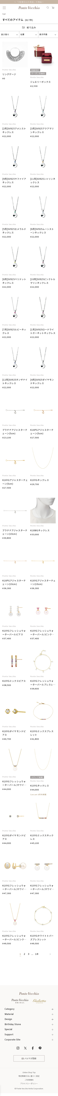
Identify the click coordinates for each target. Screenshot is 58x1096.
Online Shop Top (29, 1072)
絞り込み (31, 27)
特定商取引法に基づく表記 (29, 1076)
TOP (4, 14)
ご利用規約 (29, 1080)
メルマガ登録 (30, 1058)
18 (36, 954)
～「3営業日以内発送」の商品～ (29, 2)
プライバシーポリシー (29, 1083)
